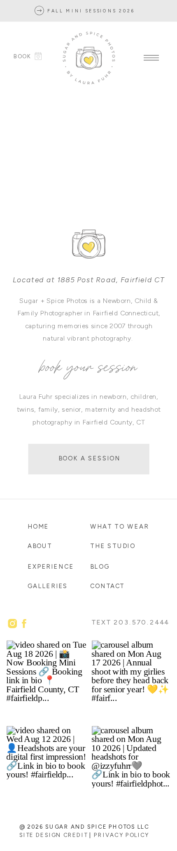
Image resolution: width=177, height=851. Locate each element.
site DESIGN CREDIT (53, 835)
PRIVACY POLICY (121, 835)
